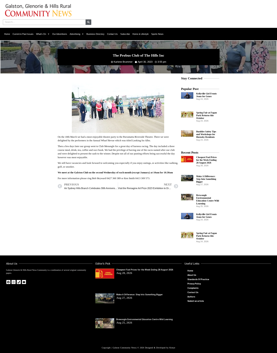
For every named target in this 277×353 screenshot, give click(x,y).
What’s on (41, 34)
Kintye (172, 348)
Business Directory (95, 34)
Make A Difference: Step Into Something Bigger (206, 179)
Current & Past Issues (23, 34)
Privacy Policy (194, 284)
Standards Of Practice (198, 279)
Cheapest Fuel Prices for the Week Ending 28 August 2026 (206, 160)
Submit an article (195, 301)
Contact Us (112, 34)
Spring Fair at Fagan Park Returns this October (206, 115)
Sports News (157, 34)
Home (7, 34)
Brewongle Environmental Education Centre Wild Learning (144, 319)
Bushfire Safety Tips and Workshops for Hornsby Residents (206, 134)
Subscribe (125, 34)
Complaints (193, 288)
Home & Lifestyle (140, 34)
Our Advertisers (59, 34)
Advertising (75, 34)
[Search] (88, 22)
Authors (191, 297)
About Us (191, 275)
